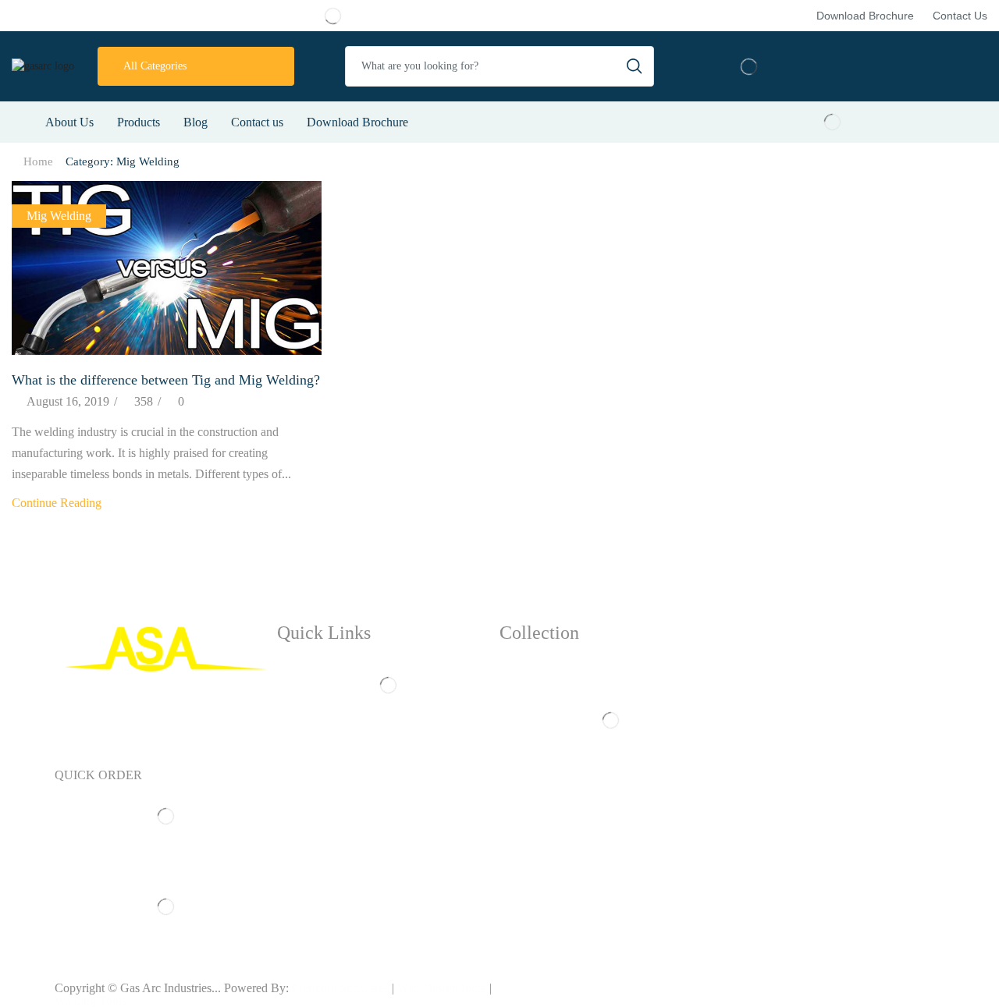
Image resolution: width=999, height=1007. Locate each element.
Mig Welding (59, 215)
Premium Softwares (340, 988)
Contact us (257, 122)
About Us (69, 122)
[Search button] (633, 66)
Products (138, 122)
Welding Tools (90, 1000)
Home (38, 161)
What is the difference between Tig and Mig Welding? (166, 380)
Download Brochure (357, 122)
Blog (195, 122)
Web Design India (441, 988)
